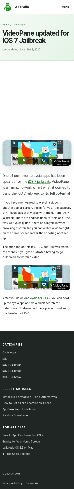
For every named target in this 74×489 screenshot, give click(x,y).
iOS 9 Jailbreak (12, 377)
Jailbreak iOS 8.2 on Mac (18, 447)
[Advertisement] (37, 99)
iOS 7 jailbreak (39, 181)
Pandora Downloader (16, 415)
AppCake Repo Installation (19, 409)
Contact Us (32, 483)
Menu (65, 7)
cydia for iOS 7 (40, 298)
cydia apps (19, 24)
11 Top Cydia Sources (16, 454)
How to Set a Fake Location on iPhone (27, 403)
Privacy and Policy (12, 483)
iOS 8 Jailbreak (12, 371)
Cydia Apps (10, 352)
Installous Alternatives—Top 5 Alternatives (30, 397)
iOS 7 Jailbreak (12, 364)
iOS (5, 358)
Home (6, 24)
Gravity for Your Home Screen (21, 441)
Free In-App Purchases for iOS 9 (23, 435)
